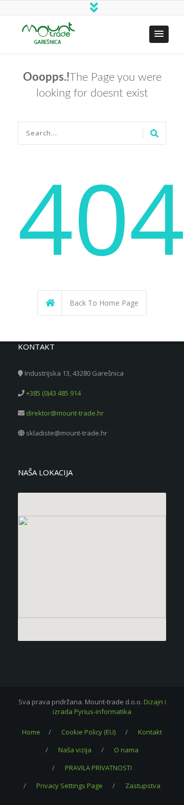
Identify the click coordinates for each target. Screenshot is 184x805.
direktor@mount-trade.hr (65, 413)
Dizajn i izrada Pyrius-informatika (109, 707)
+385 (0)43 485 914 (53, 393)
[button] (159, 34)
